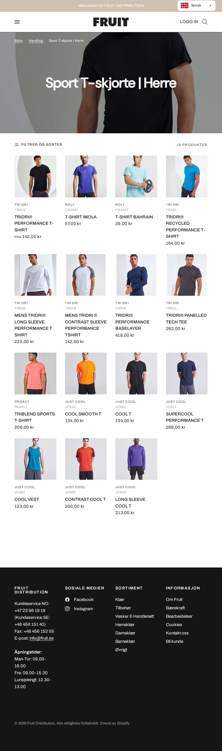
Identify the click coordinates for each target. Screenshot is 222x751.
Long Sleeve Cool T (130, 502)
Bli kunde (174, 641)
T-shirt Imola (81, 217)
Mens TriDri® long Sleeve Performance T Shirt (33, 325)
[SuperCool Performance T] (187, 373)
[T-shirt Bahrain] (136, 176)
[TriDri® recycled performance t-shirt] (187, 176)
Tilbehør (123, 608)
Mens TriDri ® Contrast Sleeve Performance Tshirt (86, 325)
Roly (70, 204)
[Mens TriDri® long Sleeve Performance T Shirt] (35, 275)
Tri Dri (21, 204)
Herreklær (124, 624)
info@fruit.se (41, 638)
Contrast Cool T (85, 499)
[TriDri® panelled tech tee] (187, 275)
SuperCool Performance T (185, 417)
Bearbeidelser (179, 616)
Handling (36, 41)
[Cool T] (136, 373)
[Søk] (204, 22)
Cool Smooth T (83, 414)
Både (18, 41)
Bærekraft (175, 608)
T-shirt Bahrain (134, 217)
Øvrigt (121, 649)
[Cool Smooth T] (86, 373)
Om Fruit (174, 599)
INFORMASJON (183, 588)
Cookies (174, 624)
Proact (22, 401)
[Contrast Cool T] (86, 459)
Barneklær (125, 641)
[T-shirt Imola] (86, 176)
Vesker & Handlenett (134, 616)
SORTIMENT (129, 588)
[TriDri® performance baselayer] (136, 275)
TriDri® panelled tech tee (186, 318)
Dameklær (125, 633)
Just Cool (75, 401)
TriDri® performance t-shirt (33, 223)
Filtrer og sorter (41, 145)
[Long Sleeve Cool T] (136, 459)
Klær (119, 599)
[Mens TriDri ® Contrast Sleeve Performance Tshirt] (86, 275)
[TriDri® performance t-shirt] (35, 176)
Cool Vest (26, 499)
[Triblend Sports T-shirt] (35, 373)
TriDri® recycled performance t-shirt (185, 227)
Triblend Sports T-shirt (34, 417)
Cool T (123, 414)
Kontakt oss (177, 633)
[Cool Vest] (35, 459)
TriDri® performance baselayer (132, 322)
